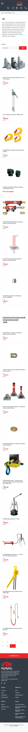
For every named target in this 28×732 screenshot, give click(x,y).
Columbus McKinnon (8, 12)
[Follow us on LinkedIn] (4, 683)
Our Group (3, 709)
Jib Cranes (3, 690)
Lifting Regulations (19, 695)
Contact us (17, 692)
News (16, 690)
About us (3, 704)
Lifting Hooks (4, 695)
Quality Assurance (5, 706)
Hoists (2, 692)
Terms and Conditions (19, 704)
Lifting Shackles (4, 697)
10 (7, 646)
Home (2, 12)
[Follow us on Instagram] (1, 683)
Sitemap (17, 697)
